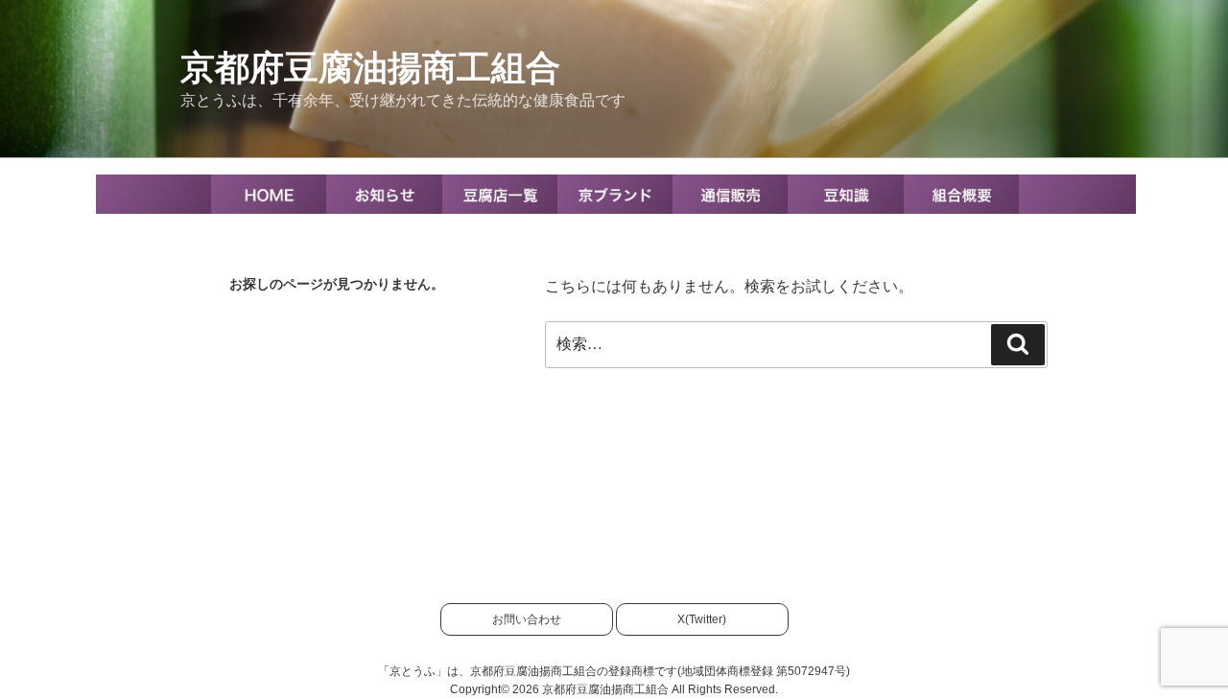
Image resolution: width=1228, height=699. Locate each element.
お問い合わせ (526, 619)
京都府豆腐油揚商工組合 (370, 67)
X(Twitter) (701, 619)
